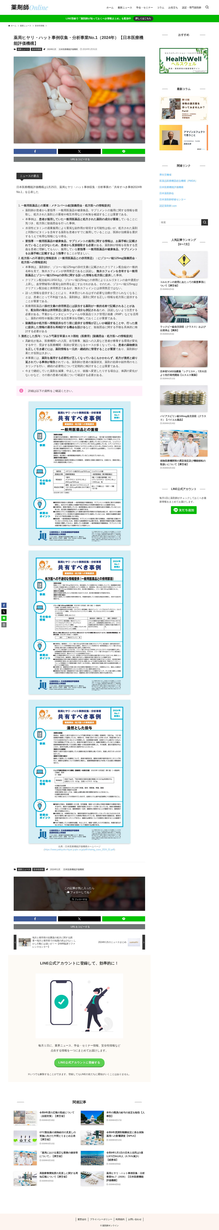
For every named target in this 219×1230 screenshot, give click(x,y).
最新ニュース (23, 49)
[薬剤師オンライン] (29, 7)
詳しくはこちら (143, 18)
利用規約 (120, 1219)
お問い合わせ (134, 1219)
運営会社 (82, 1219)
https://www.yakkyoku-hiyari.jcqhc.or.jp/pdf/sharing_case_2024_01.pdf (79, 849)
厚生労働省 (165, 174)
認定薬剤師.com (168, 205)
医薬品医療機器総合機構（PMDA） (178, 180)
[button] (35, 151)
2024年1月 (51, 49)
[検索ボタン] (207, 7)
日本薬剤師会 (166, 193)
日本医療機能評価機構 (68, 49)
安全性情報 (36, 49)
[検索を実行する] (204, 222)
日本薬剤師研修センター (172, 199)
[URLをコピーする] (4, 624)
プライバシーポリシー (101, 1219)
